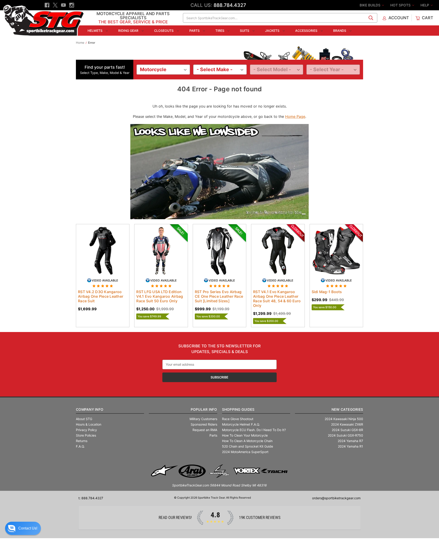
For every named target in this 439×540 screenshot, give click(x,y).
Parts (195, 30)
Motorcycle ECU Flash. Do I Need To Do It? (254, 430)
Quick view (98, 246)
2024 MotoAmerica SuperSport (245, 452)
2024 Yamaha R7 (350, 441)
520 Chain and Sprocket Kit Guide (247, 446)
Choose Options (102, 254)
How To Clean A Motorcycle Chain (247, 441)
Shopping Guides (238, 409)
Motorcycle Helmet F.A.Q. (241, 424)
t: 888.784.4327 (90, 498)
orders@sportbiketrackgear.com (336, 498)
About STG (84, 419)
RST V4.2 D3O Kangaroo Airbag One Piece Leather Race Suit (100, 296)
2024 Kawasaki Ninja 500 (344, 419)
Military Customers (203, 419)
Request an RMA (205, 430)
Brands (340, 30)
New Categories (347, 409)
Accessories (306, 30)
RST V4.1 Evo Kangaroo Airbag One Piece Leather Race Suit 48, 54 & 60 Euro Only (277, 298)
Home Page (295, 116)
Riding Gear (128, 30)
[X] (55, 5)
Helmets (95, 30)
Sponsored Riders (204, 424)
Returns (81, 441)
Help (425, 5)
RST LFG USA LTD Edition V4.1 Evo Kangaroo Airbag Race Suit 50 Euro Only (159, 296)
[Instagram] (71, 5)
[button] (23, 528)
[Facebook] (47, 5)
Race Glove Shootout (237, 419)
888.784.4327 (230, 5)
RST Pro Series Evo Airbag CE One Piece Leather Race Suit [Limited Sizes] (219, 296)
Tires (220, 30)
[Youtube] (63, 5)
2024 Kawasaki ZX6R (347, 424)
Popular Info (204, 409)
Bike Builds (370, 5)
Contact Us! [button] (27, 528)
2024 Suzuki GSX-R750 (345, 435)
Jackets (272, 30)
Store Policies (86, 435)
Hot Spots (401, 5)
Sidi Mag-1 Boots (327, 291)
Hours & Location (88, 424)
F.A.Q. (80, 446)
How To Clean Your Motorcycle (245, 435)
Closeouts (164, 30)
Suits (245, 30)
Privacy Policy (86, 430)
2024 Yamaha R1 (350, 446)
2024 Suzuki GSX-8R (347, 430)
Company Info (89, 409)
